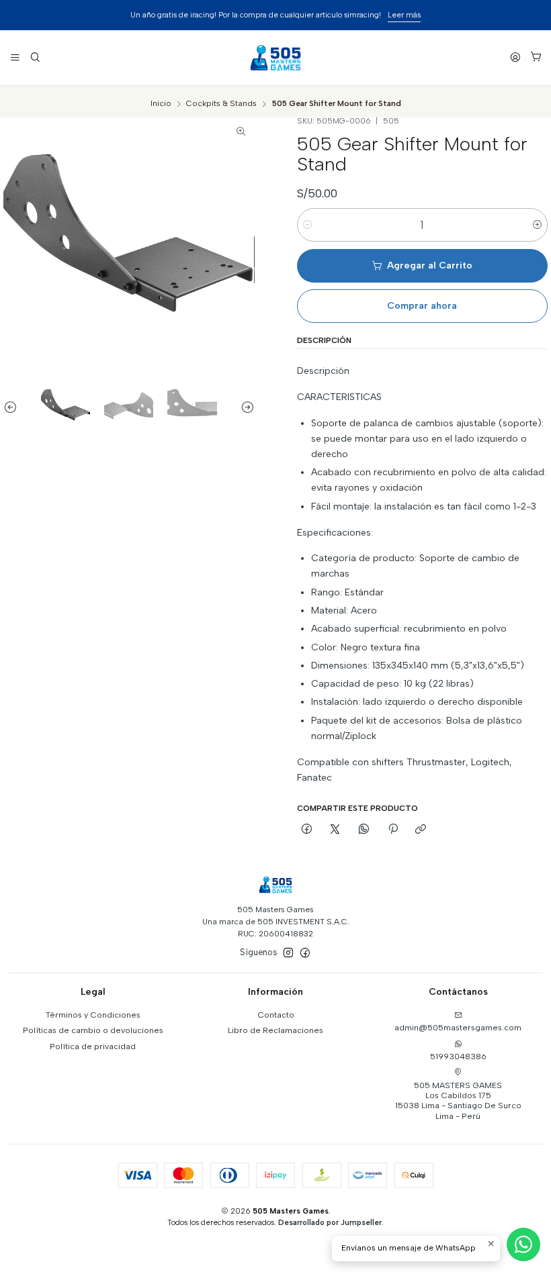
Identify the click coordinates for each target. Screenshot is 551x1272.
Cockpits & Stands (221, 104)
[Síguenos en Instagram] (288, 953)
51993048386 (458, 1056)
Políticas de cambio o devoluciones (93, 1030)
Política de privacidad (93, 1046)
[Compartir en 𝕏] (335, 830)
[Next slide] (245, 406)
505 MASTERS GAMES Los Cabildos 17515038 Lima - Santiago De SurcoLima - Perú (458, 1100)
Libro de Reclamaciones (275, 1030)
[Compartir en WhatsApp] (364, 830)
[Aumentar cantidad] (537, 225)
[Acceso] (515, 57)
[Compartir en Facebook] (307, 830)
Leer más (404, 14)
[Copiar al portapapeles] (421, 830)
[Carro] (535, 58)
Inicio (161, 104)
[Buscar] (35, 57)
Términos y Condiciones (93, 1015)
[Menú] (15, 57)
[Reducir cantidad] (307, 225)
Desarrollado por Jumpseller (330, 1222)
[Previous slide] (13, 406)
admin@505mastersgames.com (457, 1027)
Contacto (275, 1015)
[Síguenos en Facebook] (305, 953)
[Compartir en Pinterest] (392, 830)
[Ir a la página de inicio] (275, 57)
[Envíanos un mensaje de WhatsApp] (523, 1244)
